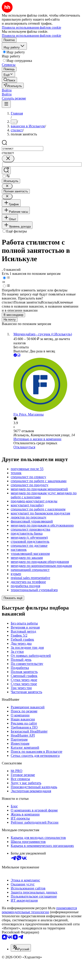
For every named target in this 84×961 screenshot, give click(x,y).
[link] (9, 80)
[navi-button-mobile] (6, 104)
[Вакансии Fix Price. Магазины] (46, 385)
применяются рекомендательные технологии (39, 910)
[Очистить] (8, 158)
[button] (7, 90)
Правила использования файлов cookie (31, 35)
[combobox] (22, 148)
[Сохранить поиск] (6, 170)
